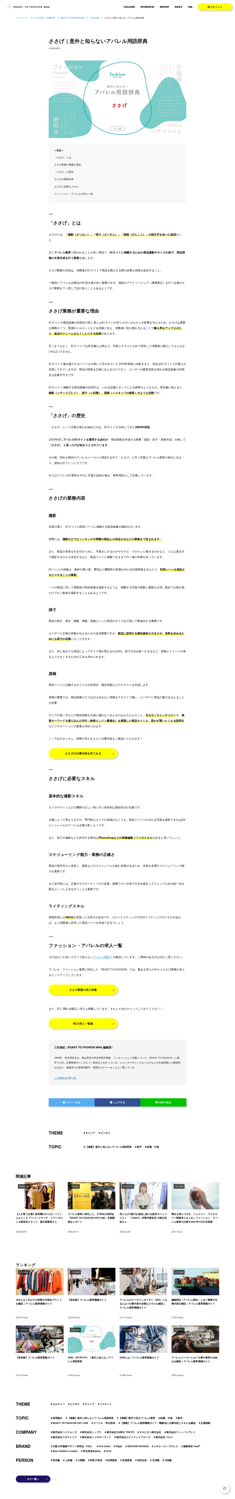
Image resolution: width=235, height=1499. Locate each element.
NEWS (178, 7)
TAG (190, 7)
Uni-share (104, 1446)
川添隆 (168, 1460)
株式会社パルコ (164, 1437)
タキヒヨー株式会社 (150, 1432)
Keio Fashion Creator (65, 1451)
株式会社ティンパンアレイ (180, 1432)
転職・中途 (153, 1146)
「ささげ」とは (62, 157)
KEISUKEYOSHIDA (138, 1446)
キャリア (90, 1132)
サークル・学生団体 (104, 1423)
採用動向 (57, 1418)
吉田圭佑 (142, 1460)
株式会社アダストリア (65, 1437)
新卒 (139, 1146)
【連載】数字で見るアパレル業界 (137, 1418)
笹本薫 (56, 1460)
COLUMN (129, 7)
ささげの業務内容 (64, 179)
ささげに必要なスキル (66, 186)
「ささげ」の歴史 (64, 171)
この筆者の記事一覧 (65, 1078)
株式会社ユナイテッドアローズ (133, 1437)
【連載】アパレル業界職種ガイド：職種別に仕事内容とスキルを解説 (158, 1423)
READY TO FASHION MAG (72, 18)
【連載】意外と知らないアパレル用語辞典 (109, 1146)
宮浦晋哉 (127, 1460)
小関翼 (81, 1460)
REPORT (164, 7)
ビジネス (105, 1132)
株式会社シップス (92, 1432)
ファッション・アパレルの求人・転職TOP (35, 18)
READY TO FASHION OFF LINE (70, 1423)
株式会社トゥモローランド (96, 1437)
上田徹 (68, 1460)
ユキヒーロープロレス (166, 1446)
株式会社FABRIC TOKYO (120, 1432)
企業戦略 (205, 1423)
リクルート (106, 1404)
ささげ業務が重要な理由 (67, 164)
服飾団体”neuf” (191, 1446)
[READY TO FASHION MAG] (29, 7)
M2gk (119, 1446)
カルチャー (59, 1404)
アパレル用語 (101, 957)
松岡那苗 (112, 1460)
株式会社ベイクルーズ (65, 1432)
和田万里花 (96, 1460)
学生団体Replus (92, 1451)
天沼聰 (155, 1460)
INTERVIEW (147, 7)
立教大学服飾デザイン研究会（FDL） (73, 1446)
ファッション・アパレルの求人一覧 (73, 193)
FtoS (108, 1451)
